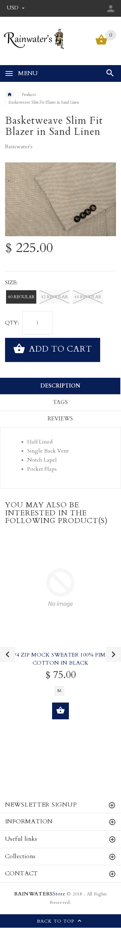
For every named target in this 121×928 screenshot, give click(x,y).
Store (39, 893)
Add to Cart (59, 349)
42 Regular (54, 297)
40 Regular (21, 297)
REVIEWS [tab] (60, 418)
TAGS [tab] (60, 402)
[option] (60, 199)
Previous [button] (7, 654)
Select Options (60, 711)
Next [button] (113, 654)
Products (29, 94)
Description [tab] (60, 386)
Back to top (56, 921)
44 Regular (87, 297)
